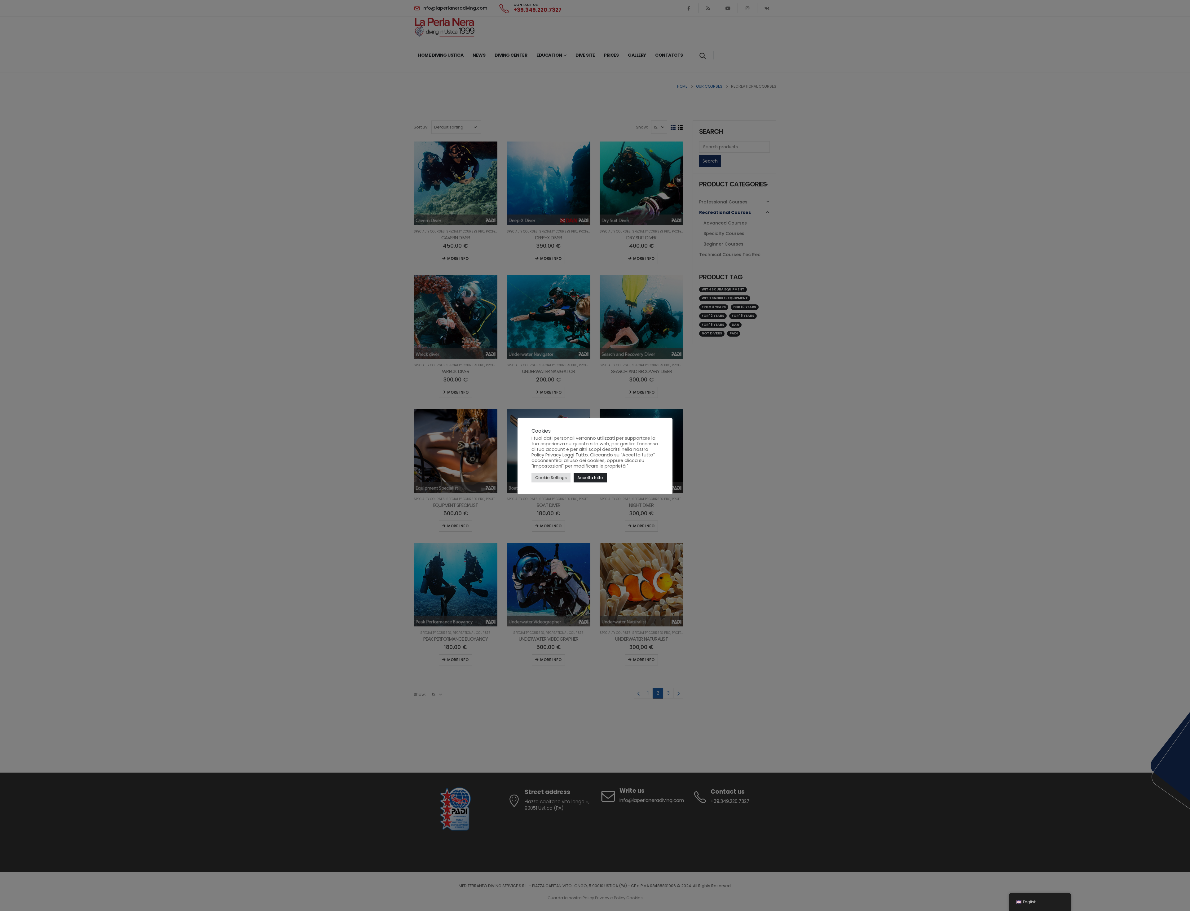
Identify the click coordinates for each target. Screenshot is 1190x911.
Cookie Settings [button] (551, 478)
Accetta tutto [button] (590, 478)
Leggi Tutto (575, 455)
